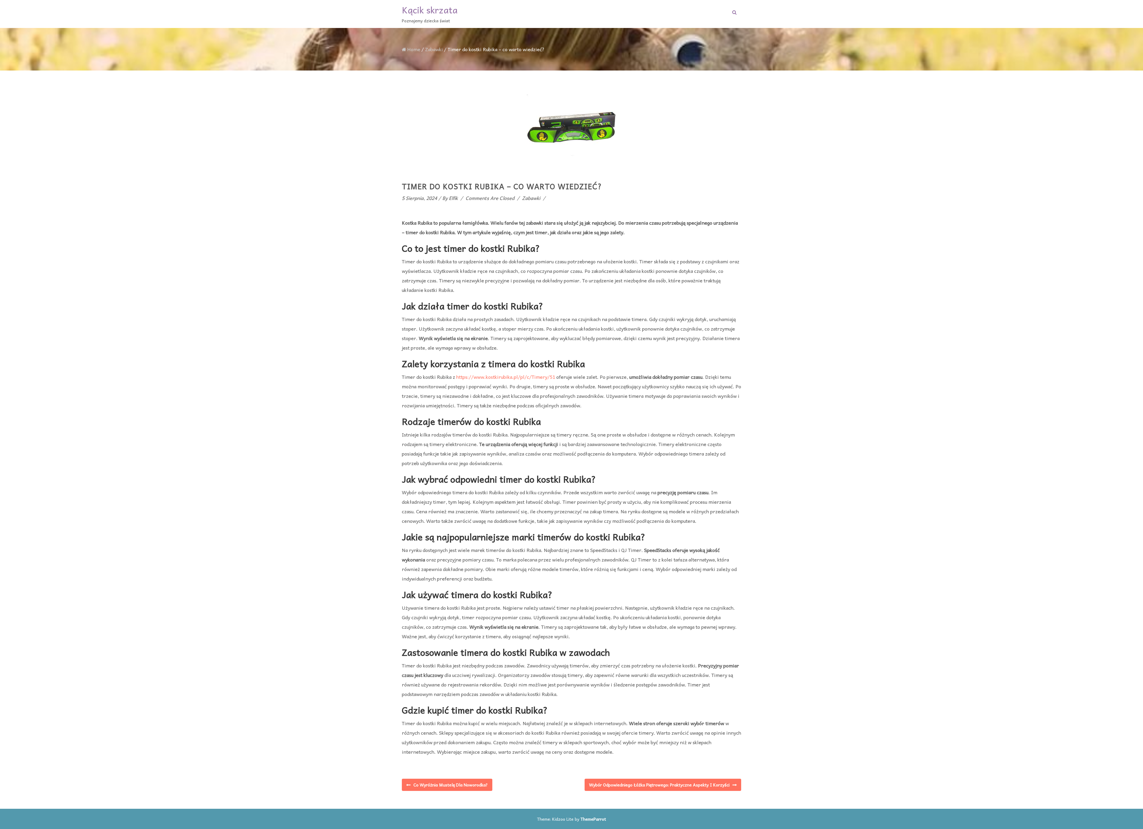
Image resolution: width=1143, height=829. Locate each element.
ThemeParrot (593, 819)
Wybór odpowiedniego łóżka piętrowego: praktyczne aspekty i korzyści (659, 784)
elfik (453, 198)
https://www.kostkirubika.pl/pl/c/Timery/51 (505, 377)
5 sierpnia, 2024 (419, 198)
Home (413, 49)
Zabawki (434, 49)
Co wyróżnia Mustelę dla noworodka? (450, 784)
